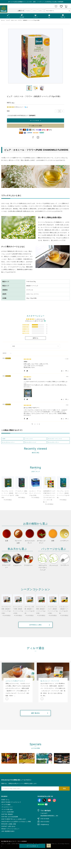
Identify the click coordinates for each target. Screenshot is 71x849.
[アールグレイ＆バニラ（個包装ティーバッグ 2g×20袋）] (53, 599)
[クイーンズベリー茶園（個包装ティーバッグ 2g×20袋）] (18, 599)
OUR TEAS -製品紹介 (7, 814)
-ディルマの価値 (5, 804)
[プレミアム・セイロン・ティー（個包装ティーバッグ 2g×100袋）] (8, 482)
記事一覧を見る (35, 713)
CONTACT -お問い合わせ (8, 826)
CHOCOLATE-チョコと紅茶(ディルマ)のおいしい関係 (16, 821)
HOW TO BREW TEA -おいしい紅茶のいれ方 (13, 819)
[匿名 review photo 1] (28, 393)
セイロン (40, 10)
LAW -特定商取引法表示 (7, 831)
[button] (11, 107)
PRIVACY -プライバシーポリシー (10, 829)
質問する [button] (35, 338)
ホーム (3, 20)
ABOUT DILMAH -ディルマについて (11, 802)
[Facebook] (33, 138)
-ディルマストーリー (7, 807)
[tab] (29, 88)
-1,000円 (3, 438)
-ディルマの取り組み (7, 809)
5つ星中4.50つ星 (40, 319)
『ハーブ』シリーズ (28, 438)
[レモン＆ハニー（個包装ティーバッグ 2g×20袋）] (64, 599)
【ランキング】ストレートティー (8, 442)
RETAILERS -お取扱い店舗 (8, 824)
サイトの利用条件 (22, 841)
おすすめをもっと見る (35, 624)
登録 (64, 788)
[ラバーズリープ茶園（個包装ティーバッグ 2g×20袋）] (7, 599)
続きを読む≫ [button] (27, 386)
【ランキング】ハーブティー (53, 442)
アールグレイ (28, 10)
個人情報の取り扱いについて (8, 841)
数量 (8, 111)
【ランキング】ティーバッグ (30, 442)
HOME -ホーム (5, 799)
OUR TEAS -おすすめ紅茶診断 (9, 816)
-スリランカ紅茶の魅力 (7, 812)
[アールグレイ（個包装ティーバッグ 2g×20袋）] (21, 482)
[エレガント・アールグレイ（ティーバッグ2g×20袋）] (35, 482)
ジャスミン (34, 10)
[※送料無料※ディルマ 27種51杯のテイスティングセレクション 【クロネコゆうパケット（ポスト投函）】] (49, 482)
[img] (27, 359)
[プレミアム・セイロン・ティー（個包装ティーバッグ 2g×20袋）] (63, 482)
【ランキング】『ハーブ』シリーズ (55, 438)
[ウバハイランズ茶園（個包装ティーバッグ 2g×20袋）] (41, 599)
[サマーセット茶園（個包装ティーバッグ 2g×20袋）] (30, 599)
